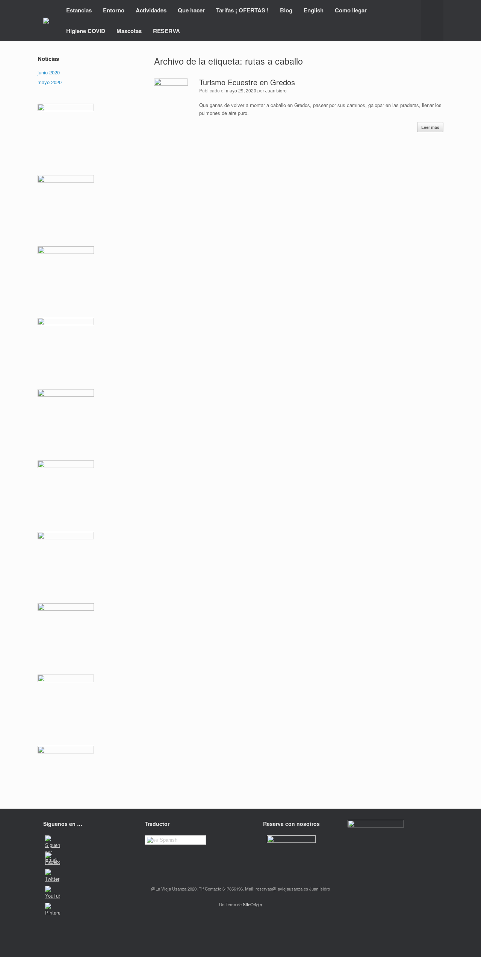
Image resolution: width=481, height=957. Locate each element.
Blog (286, 10)
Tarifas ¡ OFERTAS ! (242, 10)
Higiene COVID (85, 31)
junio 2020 (49, 72)
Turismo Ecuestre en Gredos (247, 82)
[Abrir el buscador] (432, 20)
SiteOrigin (252, 904)
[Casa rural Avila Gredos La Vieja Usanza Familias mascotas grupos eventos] (46, 20)
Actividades (151, 10)
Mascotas (129, 31)
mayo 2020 (50, 82)
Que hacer (191, 10)
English (314, 10)
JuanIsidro (276, 90)
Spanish (167, 840)
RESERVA (166, 31)
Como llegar (351, 10)
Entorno (113, 10)
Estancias (79, 10)
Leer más (430, 127)
